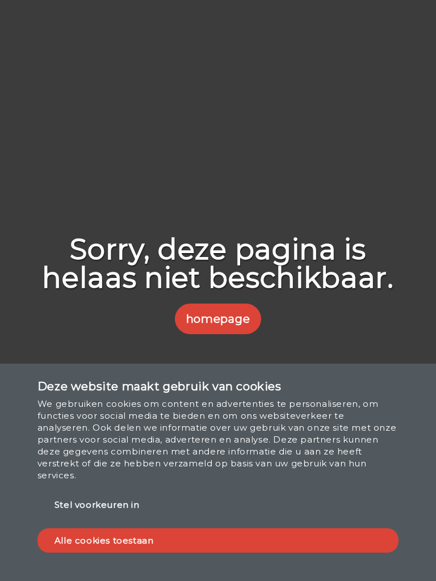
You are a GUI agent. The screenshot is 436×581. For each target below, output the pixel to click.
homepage (218, 319)
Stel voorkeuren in (97, 504)
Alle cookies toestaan (104, 540)
